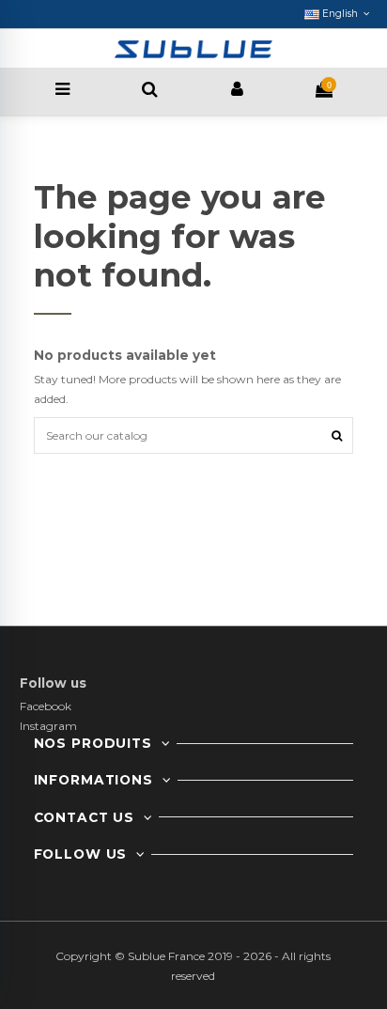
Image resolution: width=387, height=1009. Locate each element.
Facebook (45, 706)
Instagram (48, 726)
